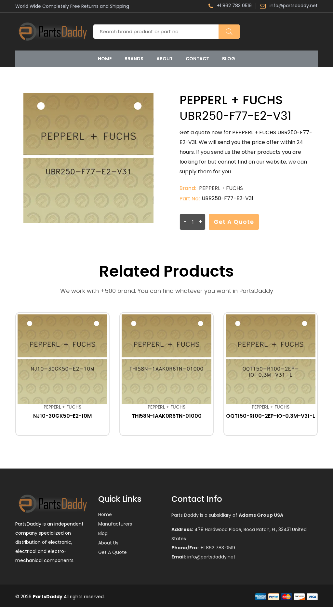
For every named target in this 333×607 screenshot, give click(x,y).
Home (105, 58)
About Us (108, 543)
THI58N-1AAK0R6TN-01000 (167, 416)
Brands (134, 58)
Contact (197, 58)
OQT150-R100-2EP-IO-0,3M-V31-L (270, 416)
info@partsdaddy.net (294, 6)
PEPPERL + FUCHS (221, 188)
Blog (228, 58)
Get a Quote (234, 222)
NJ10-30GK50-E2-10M (62, 416)
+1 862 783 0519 (234, 6)
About (164, 58)
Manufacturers (115, 524)
